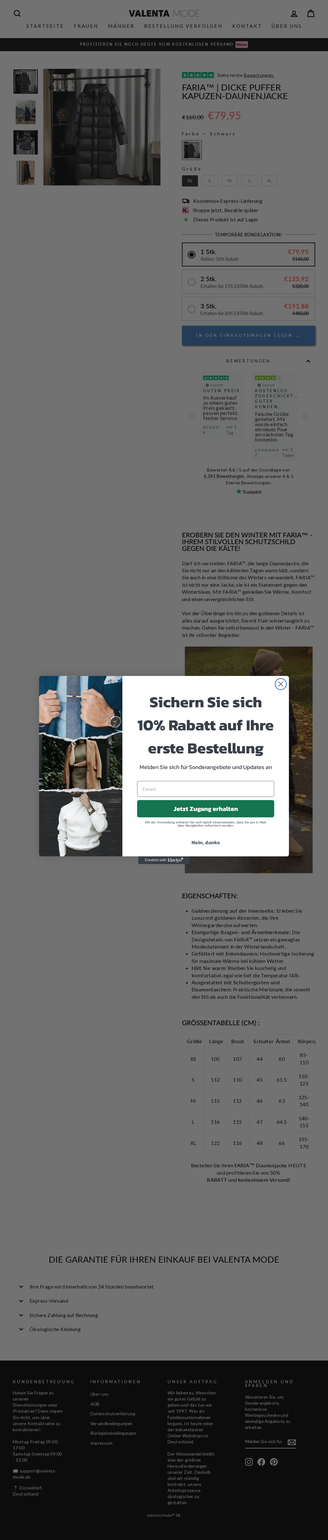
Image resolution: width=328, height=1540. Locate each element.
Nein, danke (206, 842)
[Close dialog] (280, 684)
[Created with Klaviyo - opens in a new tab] (164, 860)
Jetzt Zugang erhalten (206, 809)
